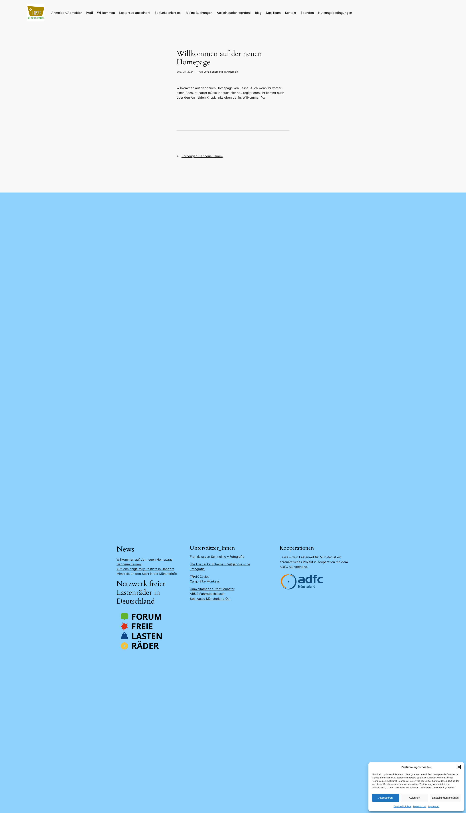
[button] (459, 767)
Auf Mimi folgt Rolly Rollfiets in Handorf (145, 569)
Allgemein (232, 71)
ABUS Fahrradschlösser (207, 594)
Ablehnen (414, 797)
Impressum (433, 806)
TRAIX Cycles (199, 576)
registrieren (251, 93)
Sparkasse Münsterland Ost (210, 598)
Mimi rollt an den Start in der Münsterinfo (146, 574)
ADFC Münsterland (293, 567)
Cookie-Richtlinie (402, 806)
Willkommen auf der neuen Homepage (144, 559)
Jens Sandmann (213, 71)
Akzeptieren (385, 797)
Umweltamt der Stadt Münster (212, 589)
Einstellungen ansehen (445, 797)
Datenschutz (419, 806)
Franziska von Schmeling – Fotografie (217, 556)
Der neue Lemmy (128, 564)
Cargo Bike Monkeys (205, 581)
